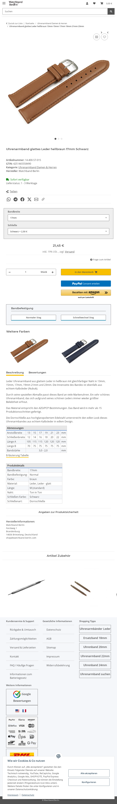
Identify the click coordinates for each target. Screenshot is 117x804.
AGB (48, 638)
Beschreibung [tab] (15, 372)
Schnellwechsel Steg (83, 317)
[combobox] (58, 217)
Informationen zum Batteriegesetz (21, 676)
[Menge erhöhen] (52, 272)
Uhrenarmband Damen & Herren (37, 167)
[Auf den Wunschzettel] (104, 37)
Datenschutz (28, 795)
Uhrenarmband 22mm (95, 656)
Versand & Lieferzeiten (23, 647)
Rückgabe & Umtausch (23, 629)
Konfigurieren (89, 782)
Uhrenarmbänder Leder (95, 629)
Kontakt (14, 656)
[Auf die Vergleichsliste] (96, 37)
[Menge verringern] (9, 272)
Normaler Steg (33, 317)
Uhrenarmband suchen (95, 674)
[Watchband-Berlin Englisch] (18, 711)
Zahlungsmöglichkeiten (23, 638)
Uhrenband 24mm (95, 665)
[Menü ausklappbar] (3, 2)
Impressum (12, 795)
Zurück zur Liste (15, 23)
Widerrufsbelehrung (58, 665)
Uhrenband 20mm (95, 647)
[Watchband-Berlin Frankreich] (25, 711)
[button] (87, 3)
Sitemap (51, 647)
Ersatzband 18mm (95, 638)
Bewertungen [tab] (37, 372)
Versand (69, 251)
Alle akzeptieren (89, 773)
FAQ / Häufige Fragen (22, 665)
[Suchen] (111, 11)
